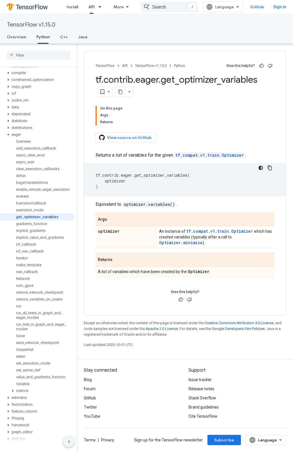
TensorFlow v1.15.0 (31, 24)
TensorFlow (105, 65)
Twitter (90, 407)
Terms (90, 440)
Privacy (107, 440)
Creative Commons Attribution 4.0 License (239, 323)
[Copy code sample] (269, 167)
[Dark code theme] (260, 167)
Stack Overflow (202, 398)
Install (72, 6)
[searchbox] (38, 55)
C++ (64, 36)
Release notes (201, 389)
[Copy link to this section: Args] (112, 219)
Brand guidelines (204, 407)
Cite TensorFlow (203, 416)
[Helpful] (261, 65)
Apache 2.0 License (162, 328)
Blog (88, 379)
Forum (90, 389)
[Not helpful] (270, 65)
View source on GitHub (129, 137)
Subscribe (224, 440)
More (119, 6)
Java (82, 36)
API (91, 6)
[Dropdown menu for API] (101, 7)
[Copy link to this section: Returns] (118, 260)
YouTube (92, 416)
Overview (16, 36)
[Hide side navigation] (69, 441)
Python (43, 36)
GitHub (257, 6)
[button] (37, 72)
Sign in (279, 7)
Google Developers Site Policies (238, 328)
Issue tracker (200, 379)
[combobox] (169, 7)
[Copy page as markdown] (120, 92)
